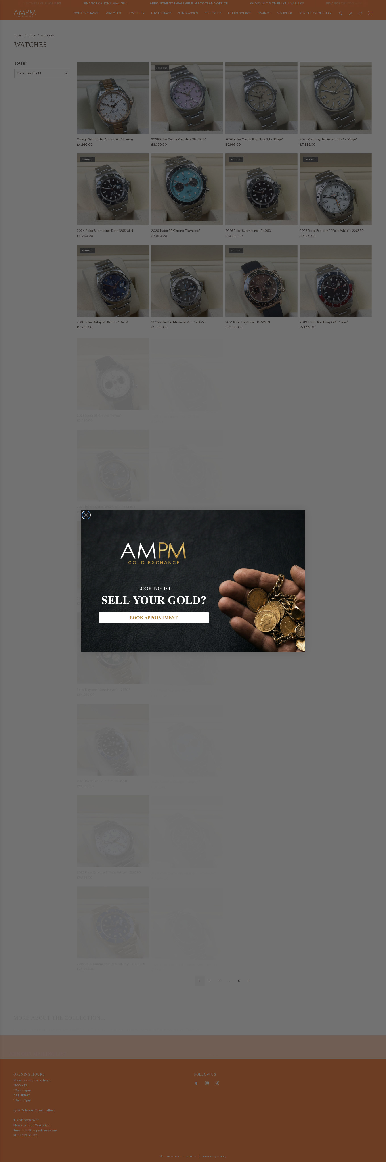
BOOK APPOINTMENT (154, 617)
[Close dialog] (86, 515)
